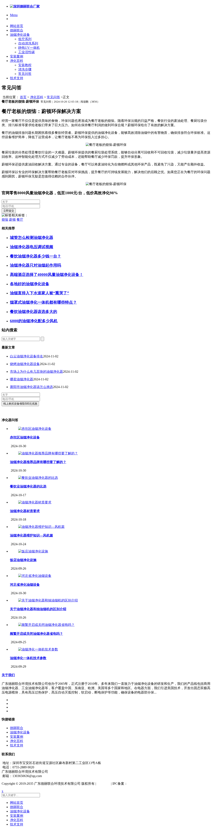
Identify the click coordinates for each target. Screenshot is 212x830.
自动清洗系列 (28, 43)
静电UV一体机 (29, 47)
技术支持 (16, 78)
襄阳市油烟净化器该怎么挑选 (31, 387)
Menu (14, 15)
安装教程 (24, 65)
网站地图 (103, 783)
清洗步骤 (24, 69)
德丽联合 (16, 30)
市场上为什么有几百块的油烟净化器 (36, 371)
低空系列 (24, 39)
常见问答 (24, 73)
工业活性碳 (26, 52)
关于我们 (8, 675)
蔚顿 (12, 219)
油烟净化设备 (20, 34)
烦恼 (5, 219)
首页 (23, 97)
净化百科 (16, 60)
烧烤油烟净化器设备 (25, 364)
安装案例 (16, 56)
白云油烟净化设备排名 (26, 356)
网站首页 (16, 26)
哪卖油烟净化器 (21, 379)
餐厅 (20, 219)
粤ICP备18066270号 (142, 783)
